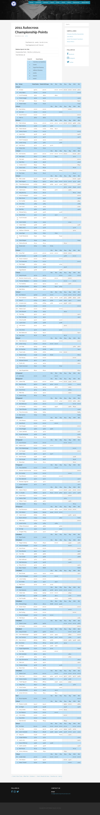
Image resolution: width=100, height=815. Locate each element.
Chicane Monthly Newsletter (75, 34)
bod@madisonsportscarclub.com (60, 793)
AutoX (52, 2)
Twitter (71, 62)
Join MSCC (70, 36)
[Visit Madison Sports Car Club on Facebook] (12, 792)
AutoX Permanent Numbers (75, 39)
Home (31, 2)
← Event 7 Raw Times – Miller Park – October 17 (23, 776)
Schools (45, 2)
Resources (76, 2)
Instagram (72, 58)
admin (26, 36)
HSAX (63, 2)
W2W (57, 2)
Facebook (71, 54)
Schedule (38, 2)
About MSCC (85, 2)
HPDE (69, 2)
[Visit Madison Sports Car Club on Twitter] (18, 792)
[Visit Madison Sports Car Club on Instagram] (15, 792)
